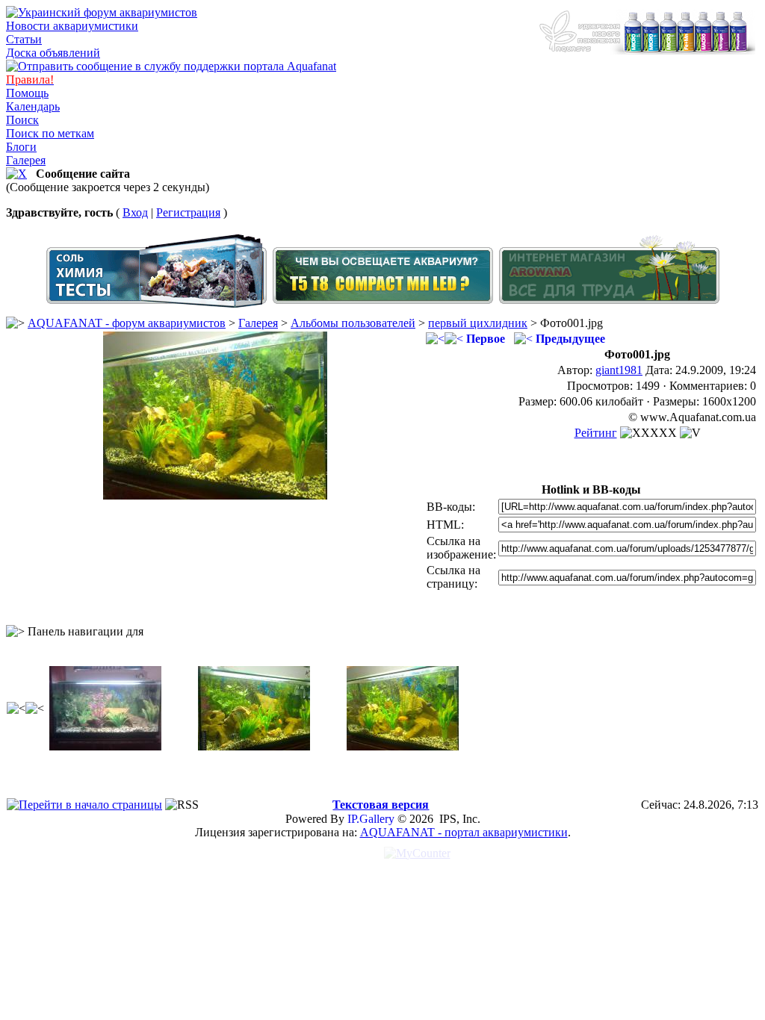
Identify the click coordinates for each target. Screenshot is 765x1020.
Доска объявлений (53, 52)
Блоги (21, 146)
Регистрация (188, 212)
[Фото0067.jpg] (105, 746)
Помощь (27, 93)
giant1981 (618, 370)
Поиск (22, 119)
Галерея (26, 160)
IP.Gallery (370, 818)
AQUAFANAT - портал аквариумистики (464, 832)
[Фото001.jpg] (215, 495)
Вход (135, 212)
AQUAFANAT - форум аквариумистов (127, 323)
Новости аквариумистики (72, 25)
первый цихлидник (477, 323)
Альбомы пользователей (353, 323)
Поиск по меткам (50, 133)
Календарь (33, 106)
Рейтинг (595, 432)
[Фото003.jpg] (254, 746)
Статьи (24, 39)
